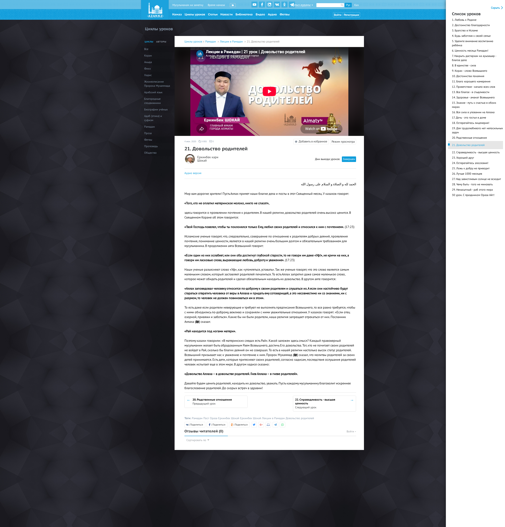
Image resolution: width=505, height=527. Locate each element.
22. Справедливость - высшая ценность (476, 152)
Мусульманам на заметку (187, 5)
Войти (337, 15)
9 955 (204, 141)
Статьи (213, 14)
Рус (348, 5)
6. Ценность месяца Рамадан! (470, 50)
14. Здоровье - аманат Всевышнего (473, 97)
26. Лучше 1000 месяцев (467, 173)
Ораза (214, 418)
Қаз (356, 5)
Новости (226, 14)
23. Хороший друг (463, 157)
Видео (260, 14)
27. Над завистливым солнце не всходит (476, 179)
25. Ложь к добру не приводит (471, 168)
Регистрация (351, 15)
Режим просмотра (343, 141)
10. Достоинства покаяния (468, 76)
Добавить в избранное (313, 141)
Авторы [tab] (161, 41)
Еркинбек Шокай (229, 418)
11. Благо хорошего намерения (471, 81)
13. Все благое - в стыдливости (470, 92)
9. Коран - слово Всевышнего (469, 70)
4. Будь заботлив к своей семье (471, 36)
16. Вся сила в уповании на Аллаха (473, 112)
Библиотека (244, 14)
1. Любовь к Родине (464, 20)
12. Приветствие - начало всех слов (473, 86)
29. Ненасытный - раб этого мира (472, 189)
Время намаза (216, 5)
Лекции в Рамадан (232, 41)
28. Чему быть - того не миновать (472, 184)
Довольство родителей (300, 418)
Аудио (272, 14)
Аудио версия (192, 173)
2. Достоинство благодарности (471, 25)
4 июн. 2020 (190, 141)
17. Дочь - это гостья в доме (469, 117)
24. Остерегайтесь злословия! (470, 163)
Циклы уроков (195, 14)
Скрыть (496, 7)
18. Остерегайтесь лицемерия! (470, 123)
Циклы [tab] (149, 41)
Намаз (177, 14)
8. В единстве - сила (464, 65)
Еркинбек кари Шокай (207, 159)
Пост (206, 418)
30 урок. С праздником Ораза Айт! (473, 195)
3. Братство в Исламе (465, 30)
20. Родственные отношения (469, 137)
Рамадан (211, 41)
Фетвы (285, 14)
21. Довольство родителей (468, 145)
